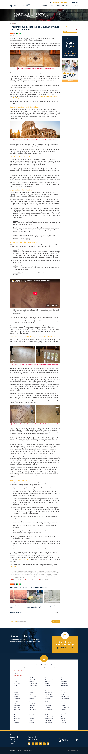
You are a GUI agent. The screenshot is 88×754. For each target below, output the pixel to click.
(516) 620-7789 (73, 2)
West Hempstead (64, 713)
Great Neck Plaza (33, 685)
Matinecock (47, 681)
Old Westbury (48, 705)
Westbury (63, 714)
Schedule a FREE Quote (59, 2)
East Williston (17, 709)
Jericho (31, 700)
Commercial (51, 5)
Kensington (32, 701)
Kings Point (32, 703)
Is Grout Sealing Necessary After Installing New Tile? (34, 606)
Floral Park (16, 714)
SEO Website (69, 750)
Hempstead (32, 689)
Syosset (62, 701)
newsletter (13, 566)
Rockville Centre (49, 724)
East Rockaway (17, 707)
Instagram (29, 743)
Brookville (16, 692)
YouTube (40, 743)
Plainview (47, 713)
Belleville (16, 673)
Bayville (15, 685)
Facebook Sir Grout (18, 579)
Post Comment (56, 621)
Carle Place (16, 694)
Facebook (14, 33)
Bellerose (16, 687)
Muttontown (48, 690)
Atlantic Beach (17, 679)
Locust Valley (32, 714)
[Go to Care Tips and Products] (70, 47)
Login (11, 621)
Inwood (31, 694)
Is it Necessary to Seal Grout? (51, 606)
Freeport (15, 720)
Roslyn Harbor (64, 683)
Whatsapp (17, 33)
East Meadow (17, 703)
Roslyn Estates (64, 681)
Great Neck (32, 681)
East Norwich (17, 705)
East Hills (16, 701)
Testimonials (69, 5)
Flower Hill (16, 716)
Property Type (66, 26)
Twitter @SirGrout (45, 579)
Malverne (32, 720)
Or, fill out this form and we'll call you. (65, 650)
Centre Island (17, 698)
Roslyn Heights (64, 685)
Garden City (16, 722)
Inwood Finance (33, 696)
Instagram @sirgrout (31, 579)
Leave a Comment (16, 612)
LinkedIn (44, 743)
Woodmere (63, 720)
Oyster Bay (47, 707)
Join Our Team (33, 739)
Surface (65, 31)
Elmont (15, 711)
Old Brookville (48, 703)
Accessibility (12, 750)
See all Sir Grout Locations (33, 727)
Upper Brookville (65, 707)
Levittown (32, 713)
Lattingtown (32, 707)
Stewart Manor (64, 700)
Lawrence (32, 711)
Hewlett (31, 690)
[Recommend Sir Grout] (70, 71)
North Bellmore (48, 694)
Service (64, 29)
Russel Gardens (64, 687)
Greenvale (32, 687)
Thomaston (63, 703)
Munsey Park (48, 689)
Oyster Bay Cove (49, 709)
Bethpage (16, 690)
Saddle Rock (63, 689)
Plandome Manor (49, 718)
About (62, 5)
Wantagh (63, 711)
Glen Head (32, 677)
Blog (15, 23)
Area (64, 24)
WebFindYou (75, 750)
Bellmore (16, 689)
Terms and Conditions (28, 750)
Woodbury (63, 718)
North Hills (47, 698)
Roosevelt (63, 677)
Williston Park (64, 716)
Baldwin (15, 681)
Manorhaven (32, 724)
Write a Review (50, 2)
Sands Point (63, 690)
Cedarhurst (16, 696)
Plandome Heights (49, 716)
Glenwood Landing (34, 679)
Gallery (58, 5)
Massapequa (48, 677)
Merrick (47, 683)
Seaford (62, 694)
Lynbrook (32, 718)
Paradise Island (48, 711)
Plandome (47, 714)
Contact (76, 5)
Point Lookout (48, 720)
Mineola (47, 687)
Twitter (16, 33)
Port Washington (48, 722)
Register (15, 621)
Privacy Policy (19, 750)
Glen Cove (16, 724)
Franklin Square (17, 718)
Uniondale (63, 705)
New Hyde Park (48, 692)
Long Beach (32, 716)
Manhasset (32, 722)
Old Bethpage (48, 701)
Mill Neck (47, 685)
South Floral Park (65, 696)
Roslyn (62, 679)
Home (11, 23)
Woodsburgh (63, 722)
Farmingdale (16, 713)
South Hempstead (65, 698)
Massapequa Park (49, 679)
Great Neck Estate (33, 683)
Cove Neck (16, 700)
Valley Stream (64, 709)
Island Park (32, 698)
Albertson (16, 677)
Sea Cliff (63, 692)
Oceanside (47, 700)
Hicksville (32, 692)
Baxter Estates (17, 683)
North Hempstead (49, 696)
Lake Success (32, 705)
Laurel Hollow (33, 709)
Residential (44, 5)
